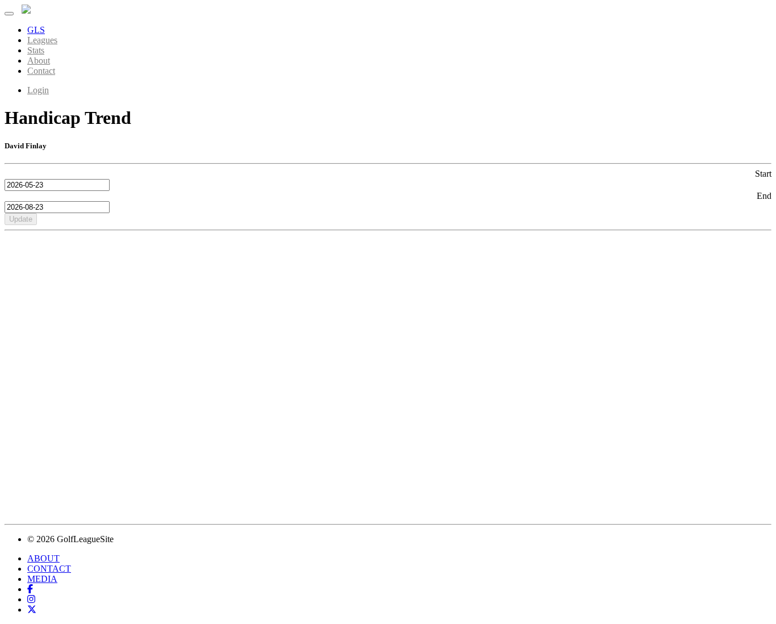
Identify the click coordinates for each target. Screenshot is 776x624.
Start (763, 173)
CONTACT (49, 568)
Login (38, 90)
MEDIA (42, 579)
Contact (41, 71)
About (38, 60)
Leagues (42, 40)
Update (20, 219)
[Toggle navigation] (9, 13)
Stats (35, 50)
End (764, 196)
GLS (36, 30)
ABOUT (43, 558)
